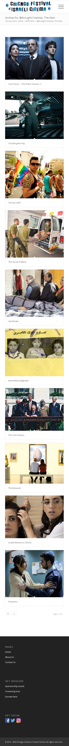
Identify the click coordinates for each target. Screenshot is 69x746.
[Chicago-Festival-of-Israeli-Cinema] (28, 6)
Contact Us (10, 662)
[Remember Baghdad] (34, 352)
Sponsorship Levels (14, 686)
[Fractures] (34, 573)
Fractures (12, 601)
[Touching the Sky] (34, 115)
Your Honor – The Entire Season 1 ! (25, 84)
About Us (9, 657)
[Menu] (59, 6)
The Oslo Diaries (16, 435)
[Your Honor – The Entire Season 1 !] (34, 58)
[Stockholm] (34, 293)
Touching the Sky (16, 143)
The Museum (14, 488)
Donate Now (11, 696)
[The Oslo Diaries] (34, 409)
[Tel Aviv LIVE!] (34, 174)
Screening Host (12, 691)
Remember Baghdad (18, 380)
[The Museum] (34, 463)
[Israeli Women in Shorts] (34, 517)
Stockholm (13, 321)
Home (8, 651)
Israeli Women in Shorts (19, 542)
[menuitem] (59, 6)
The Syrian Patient (17, 261)
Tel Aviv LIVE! (14, 202)
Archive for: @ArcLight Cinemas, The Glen (30, 17)
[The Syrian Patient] (34, 234)
